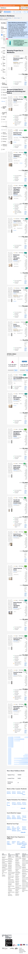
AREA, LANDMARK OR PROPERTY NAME (7, 5)
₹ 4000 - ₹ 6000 (4, 64)
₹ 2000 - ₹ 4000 (4, 57)
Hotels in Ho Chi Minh (11, 893)
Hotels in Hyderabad (17, 865)
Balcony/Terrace (6, 136)
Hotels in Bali (11, 879)
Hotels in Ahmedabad (17, 872)
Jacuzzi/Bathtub (6, 92)
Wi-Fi (4, 149)
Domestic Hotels (4, 857)
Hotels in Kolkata (17, 884)
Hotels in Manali (17, 892)
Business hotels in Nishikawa (24, 828)
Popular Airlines (3, 876)
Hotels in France (23, 793)
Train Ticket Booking (4, 867)
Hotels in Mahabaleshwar (18, 888)
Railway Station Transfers (6, 145)
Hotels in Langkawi (10, 890)
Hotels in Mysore (17, 875)
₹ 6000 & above (4, 70)
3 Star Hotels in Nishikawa (9, 817)
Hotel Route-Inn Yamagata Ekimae (24, 843)
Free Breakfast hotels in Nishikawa (14, 828)
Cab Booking (4, 865)
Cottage (4, 116)
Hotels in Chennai (17, 879)
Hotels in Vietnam (14, 792)
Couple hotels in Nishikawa (9, 828)
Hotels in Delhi (18, 858)
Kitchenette (5, 87)
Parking (4, 141)
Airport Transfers (5, 133)
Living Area (5, 98)
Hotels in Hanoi (11, 882)
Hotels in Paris (11, 876)
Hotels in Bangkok (10, 866)
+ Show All (22, 808)
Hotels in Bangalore (17, 862)
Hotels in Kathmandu (10, 859)
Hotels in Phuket (11, 872)
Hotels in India (4, 871)
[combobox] (10, 7)
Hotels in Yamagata (14, 803)
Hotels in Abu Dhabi (11, 878)
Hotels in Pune (18, 866)
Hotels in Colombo (10, 884)
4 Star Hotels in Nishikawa (14, 817)
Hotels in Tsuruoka (24, 803)
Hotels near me (4, 873)
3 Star (4, 78)
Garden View (4, 107)
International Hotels (5, 860)
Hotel (4, 119)
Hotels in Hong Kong (11, 887)
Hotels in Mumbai (17, 860)
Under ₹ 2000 (4, 52)
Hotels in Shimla (17, 890)
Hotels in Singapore (10, 861)
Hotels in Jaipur (17, 870)
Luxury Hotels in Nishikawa (19, 817)
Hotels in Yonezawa (19, 803)
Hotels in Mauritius (9, 792)
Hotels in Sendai (8, 804)
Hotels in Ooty (18, 885)
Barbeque (5, 139)
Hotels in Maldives (10, 870)
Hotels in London (11, 888)
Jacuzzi (4, 94)
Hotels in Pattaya (10, 868)
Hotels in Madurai (17, 882)
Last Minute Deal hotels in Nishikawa (19, 829)
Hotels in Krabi (11, 881)
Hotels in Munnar (17, 877)
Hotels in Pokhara (10, 863)
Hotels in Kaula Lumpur (11, 874)
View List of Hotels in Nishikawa (24, 817)
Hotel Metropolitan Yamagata (20, 843)
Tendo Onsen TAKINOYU (9, 843)
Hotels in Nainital (17, 895)
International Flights (5, 862)
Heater (4, 89)
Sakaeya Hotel (14, 842)
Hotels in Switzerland (19, 792)
